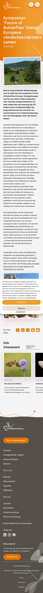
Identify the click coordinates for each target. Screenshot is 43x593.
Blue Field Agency (23, 573)
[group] (17, 376)
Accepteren (21, 302)
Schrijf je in (12, 557)
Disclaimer (21, 582)
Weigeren (21, 308)
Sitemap (21, 587)
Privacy (21, 578)
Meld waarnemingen (16, 440)
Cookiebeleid (20, 312)
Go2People (27, 570)
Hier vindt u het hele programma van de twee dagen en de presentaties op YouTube (21, 266)
